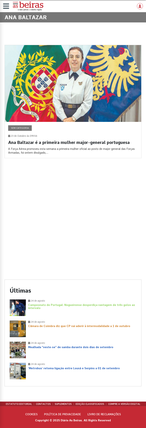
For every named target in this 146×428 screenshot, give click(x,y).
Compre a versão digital (124, 404)
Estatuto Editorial (19, 404)
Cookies (31, 414)
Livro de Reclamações (104, 414)
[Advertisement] (73, 194)
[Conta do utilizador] (140, 6)
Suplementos (63, 404)
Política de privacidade (62, 414)
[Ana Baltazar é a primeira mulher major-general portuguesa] (73, 101)
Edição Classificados (90, 404)
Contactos (43, 404)
